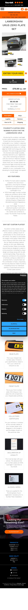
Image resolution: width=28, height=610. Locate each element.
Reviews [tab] (20, 119)
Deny (14, 333)
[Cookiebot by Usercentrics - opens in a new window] (20, 275)
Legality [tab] (7, 119)
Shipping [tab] (20, 122)
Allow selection (14, 328)
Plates (14, 550)
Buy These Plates (13, 93)
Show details (20, 319)
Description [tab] (8, 115)
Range (14, 545)
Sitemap (19, 583)
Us (14, 558)
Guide (14, 560)
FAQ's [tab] (20, 115)
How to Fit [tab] (8, 122)
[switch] (24, 304)
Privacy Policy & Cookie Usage (17, 584)
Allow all (14, 323)
